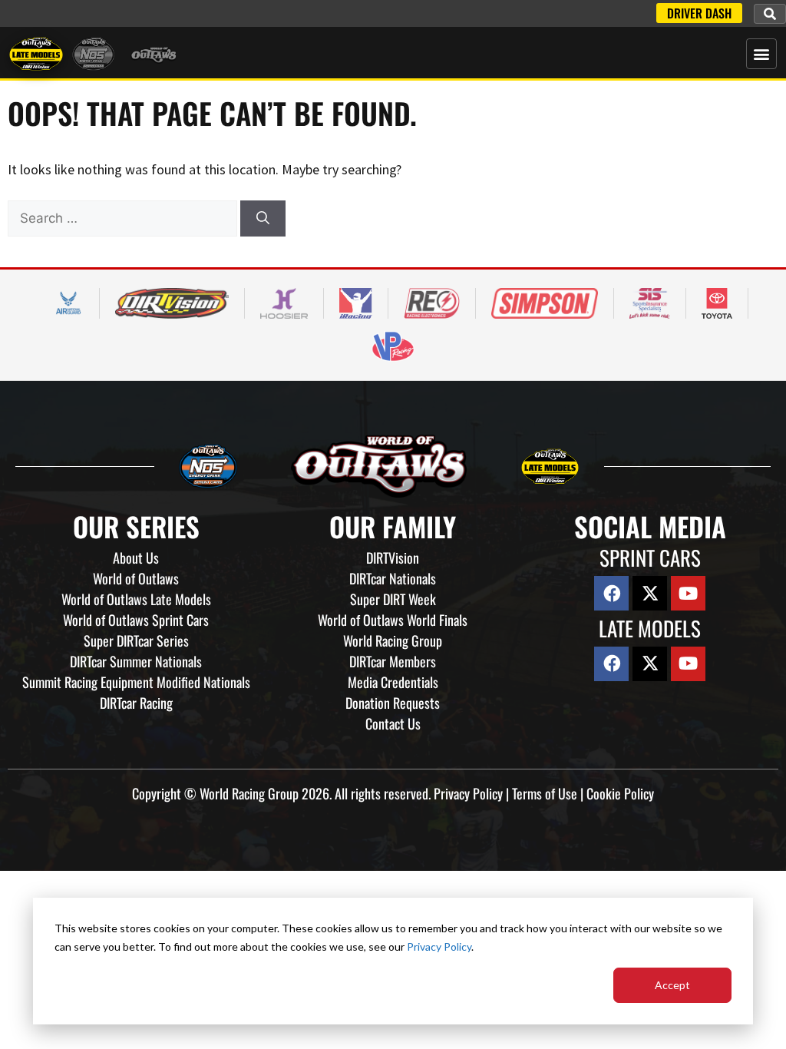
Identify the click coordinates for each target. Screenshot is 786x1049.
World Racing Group (392, 640)
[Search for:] (124, 218)
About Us (136, 558)
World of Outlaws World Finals (392, 620)
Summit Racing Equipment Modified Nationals (136, 682)
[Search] (263, 218)
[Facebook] (611, 593)
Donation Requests (392, 703)
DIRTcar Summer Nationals (136, 661)
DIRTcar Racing (136, 703)
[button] (770, 14)
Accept (672, 984)
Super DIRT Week (393, 599)
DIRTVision (392, 558)
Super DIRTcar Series (136, 640)
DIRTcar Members (392, 661)
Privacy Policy (439, 946)
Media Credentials (393, 682)
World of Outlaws (136, 578)
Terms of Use (544, 793)
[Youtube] (688, 593)
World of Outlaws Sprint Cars (136, 620)
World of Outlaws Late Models (136, 599)
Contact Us (393, 723)
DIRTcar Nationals (392, 578)
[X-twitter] (649, 593)
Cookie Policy (620, 793)
